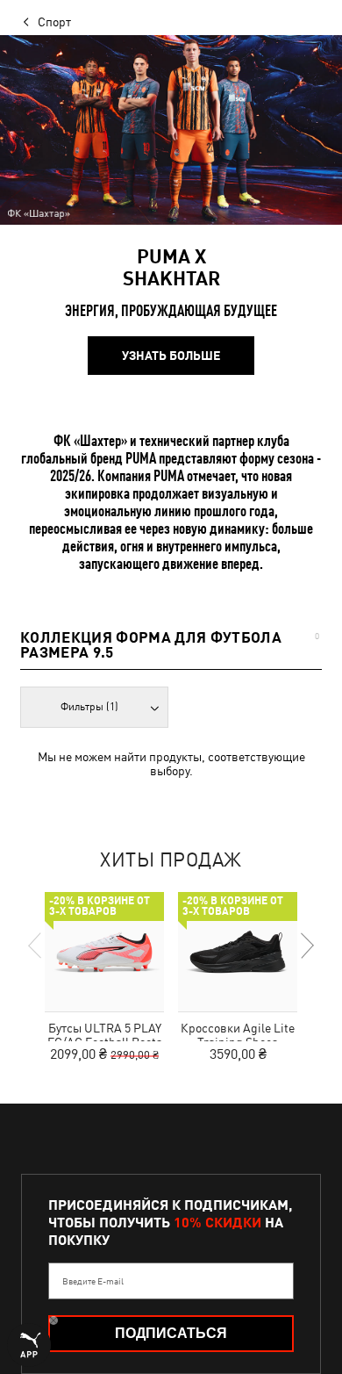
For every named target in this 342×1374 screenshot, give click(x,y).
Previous (36, 945)
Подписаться (171, 1333)
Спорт (54, 22)
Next (306, 945)
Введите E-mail (93, 1281)
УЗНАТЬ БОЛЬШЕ (171, 356)
